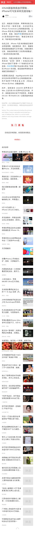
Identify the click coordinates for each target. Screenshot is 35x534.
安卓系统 (10, 66)
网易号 (9, 2)
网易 (3, 2)
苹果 (20, 34)
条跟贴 (17, 139)
